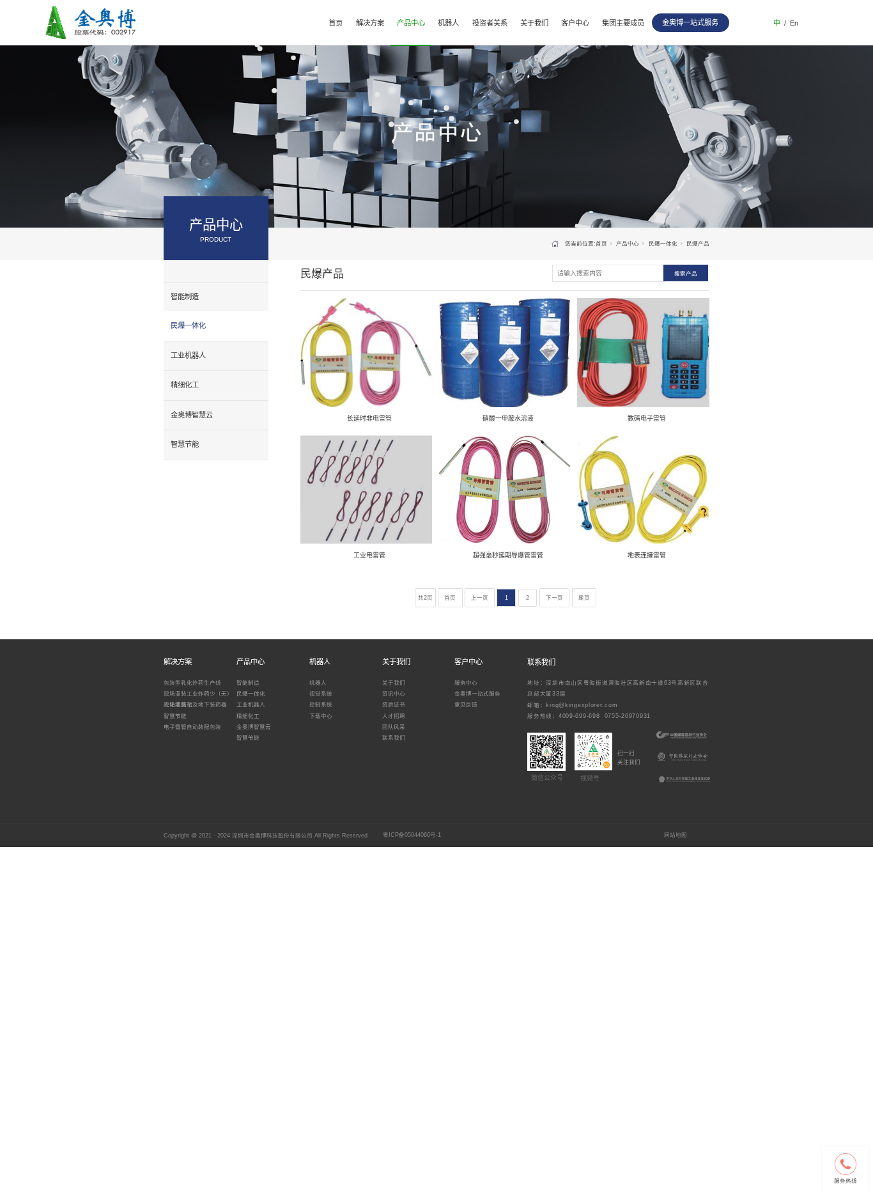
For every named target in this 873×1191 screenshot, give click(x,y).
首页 (335, 23)
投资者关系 (489, 23)
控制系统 (320, 704)
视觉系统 (320, 693)
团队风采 (393, 727)
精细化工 (185, 385)
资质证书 (393, 704)
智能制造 (185, 296)
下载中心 (320, 716)
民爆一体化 (188, 325)
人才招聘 (393, 716)
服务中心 (465, 683)
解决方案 (370, 23)
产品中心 (411, 23)
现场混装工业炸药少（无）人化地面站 (198, 698)
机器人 (448, 23)
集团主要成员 (623, 23)
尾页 (584, 598)
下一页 (554, 598)
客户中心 (575, 23)
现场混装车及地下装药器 (195, 704)
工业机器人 (188, 355)
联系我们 (393, 738)
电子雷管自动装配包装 (192, 727)
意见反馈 (465, 704)
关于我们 (534, 23)
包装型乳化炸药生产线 (192, 683)
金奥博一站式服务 (477, 693)
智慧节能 (185, 444)
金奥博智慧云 (192, 415)
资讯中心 (393, 693)
